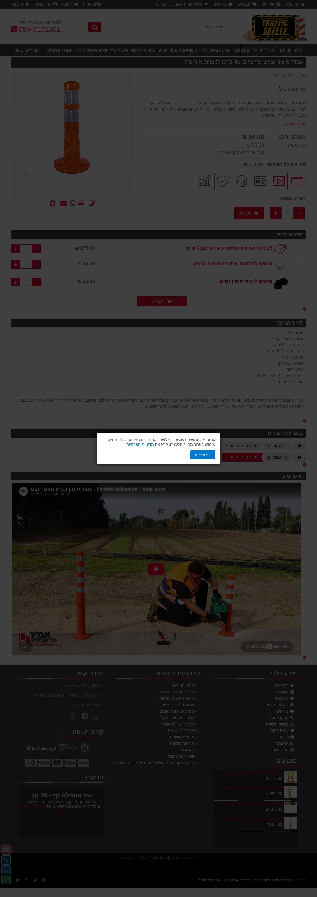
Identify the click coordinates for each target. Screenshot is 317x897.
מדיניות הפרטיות (140, 444)
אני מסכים (203, 455)
